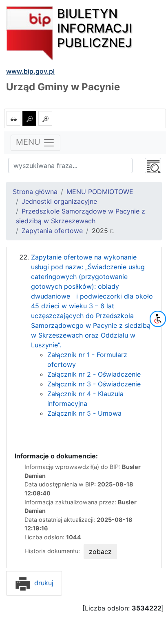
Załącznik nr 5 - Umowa (85, 413)
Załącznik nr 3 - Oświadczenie (94, 384)
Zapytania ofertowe (52, 231)
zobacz (100, 551)
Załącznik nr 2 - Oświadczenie (94, 374)
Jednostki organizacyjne (59, 201)
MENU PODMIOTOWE (99, 191)
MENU (29, 142)
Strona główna (35, 191)
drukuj (42, 583)
